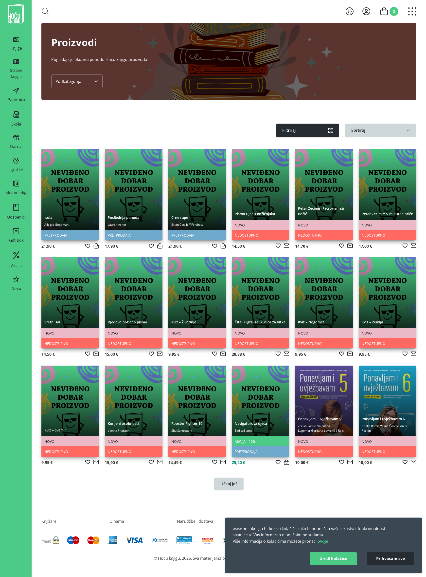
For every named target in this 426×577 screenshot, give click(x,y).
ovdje (323, 541)
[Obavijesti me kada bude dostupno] (286, 245)
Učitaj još (228, 483)
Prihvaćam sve (390, 558)
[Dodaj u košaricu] (96, 246)
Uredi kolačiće (333, 558)
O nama (116, 521)
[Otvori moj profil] (366, 11)
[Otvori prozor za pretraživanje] (45, 11)
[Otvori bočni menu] (412, 11)
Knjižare (48, 521)
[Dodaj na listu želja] (87, 246)
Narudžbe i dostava (195, 521)
